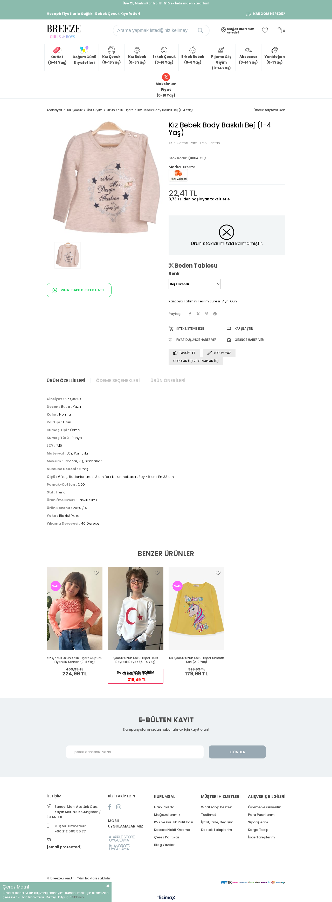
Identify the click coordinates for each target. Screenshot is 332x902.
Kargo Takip (258, 829)
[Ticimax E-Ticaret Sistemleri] (166, 898)
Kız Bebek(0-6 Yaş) (137, 59)
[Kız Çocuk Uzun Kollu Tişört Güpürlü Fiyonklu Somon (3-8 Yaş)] (74, 608)
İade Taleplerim (261, 837)
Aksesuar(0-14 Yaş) (248, 59)
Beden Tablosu (195, 265)
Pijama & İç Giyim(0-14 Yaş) (221, 62)
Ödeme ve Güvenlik (264, 807)
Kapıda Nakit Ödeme (172, 829)
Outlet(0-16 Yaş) (57, 60)
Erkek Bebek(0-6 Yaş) (192, 59)
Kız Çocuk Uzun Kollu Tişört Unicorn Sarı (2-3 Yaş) (196, 660)
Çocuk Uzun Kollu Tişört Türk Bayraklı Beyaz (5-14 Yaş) (135, 660)
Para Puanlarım (261, 814)
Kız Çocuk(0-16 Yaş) (111, 59)
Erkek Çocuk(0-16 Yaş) (164, 59)
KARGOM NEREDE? (269, 13)
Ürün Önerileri (167, 380)
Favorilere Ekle (96, 573)
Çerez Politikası (167, 837)
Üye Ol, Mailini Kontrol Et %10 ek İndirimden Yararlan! (166, 3)
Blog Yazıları (165, 844)
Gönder (237, 752)
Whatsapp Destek (216, 807)
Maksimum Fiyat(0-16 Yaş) (166, 90)
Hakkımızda (164, 807)
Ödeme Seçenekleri (118, 380)
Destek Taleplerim (216, 829)
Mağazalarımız (167, 814)
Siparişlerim (258, 822)
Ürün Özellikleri (66, 380)
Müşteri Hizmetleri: (70, 829)
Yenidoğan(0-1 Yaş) (275, 59)
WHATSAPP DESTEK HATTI (83, 290)
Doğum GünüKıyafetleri (84, 60)
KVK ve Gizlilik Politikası (173, 822)
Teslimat (208, 814)
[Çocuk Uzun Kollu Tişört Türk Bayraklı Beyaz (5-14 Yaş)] (135, 608)
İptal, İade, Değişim (217, 822)
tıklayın (78, 897)
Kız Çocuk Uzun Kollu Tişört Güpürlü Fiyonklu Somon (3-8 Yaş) (74, 660)
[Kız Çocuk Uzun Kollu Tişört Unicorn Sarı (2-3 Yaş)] (196, 608)
